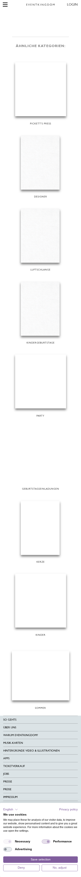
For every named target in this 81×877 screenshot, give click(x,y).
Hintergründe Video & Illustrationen (31, 750)
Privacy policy (68, 809)
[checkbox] (7, 841)
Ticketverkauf (14, 766)
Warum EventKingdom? (20, 735)
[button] (10, 809)
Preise (7, 789)
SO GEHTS (9, 719)
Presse (7, 781)
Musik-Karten (13, 742)
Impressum (10, 797)
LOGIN (72, 4)
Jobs (6, 773)
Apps (6, 758)
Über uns (9, 727)
